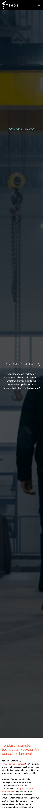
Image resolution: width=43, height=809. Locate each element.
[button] (39, 5)
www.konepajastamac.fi (14, 764)
